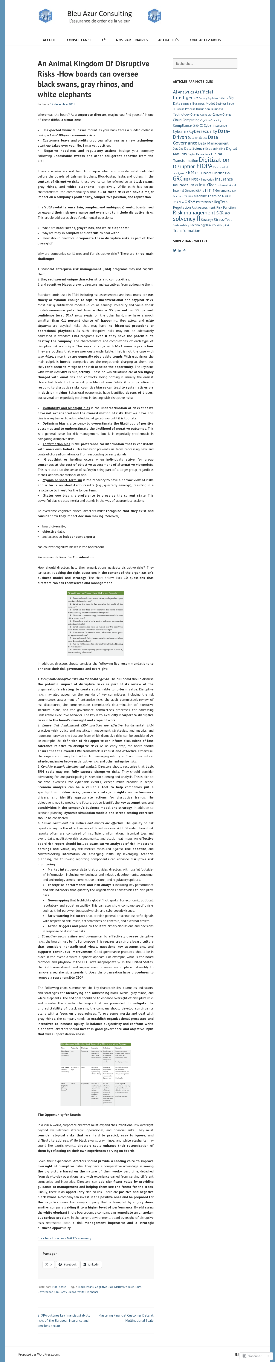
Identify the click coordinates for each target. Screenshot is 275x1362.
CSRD (195, 126)
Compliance (182, 125)
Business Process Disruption (191, 109)
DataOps (178, 149)
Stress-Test (223, 219)
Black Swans (86, 1287)
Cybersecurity (203, 131)
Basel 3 (223, 98)
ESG (197, 173)
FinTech (228, 173)
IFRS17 (195, 179)
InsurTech (208, 184)
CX (201, 126)
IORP (198, 191)
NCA (181, 202)
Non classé (59, 1287)
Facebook (237, 1354)
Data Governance (195, 140)
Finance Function (212, 173)
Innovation (207, 179)
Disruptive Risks (124, 1287)
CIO (210, 114)
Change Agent (198, 114)
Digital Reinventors (199, 154)
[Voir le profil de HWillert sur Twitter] (174, 250)
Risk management (194, 212)
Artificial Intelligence (193, 94)
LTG (185, 196)
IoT (204, 190)
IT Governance (221, 190)
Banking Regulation (208, 98)
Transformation (186, 230)
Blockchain (186, 103)
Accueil (50, 40)
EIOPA (204, 166)
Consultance (79, 40)
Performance (204, 202)
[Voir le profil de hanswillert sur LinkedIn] (180, 250)
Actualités (168, 40)
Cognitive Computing (211, 120)
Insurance (224, 179)
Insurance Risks (185, 184)
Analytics (186, 92)
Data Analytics (197, 138)
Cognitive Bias (104, 1287)
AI (175, 92)
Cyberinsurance (215, 125)
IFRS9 (186, 179)
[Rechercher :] (205, 63)
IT (209, 190)
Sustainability (181, 225)
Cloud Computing (186, 120)
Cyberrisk (180, 131)
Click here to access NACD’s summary (64, 1238)
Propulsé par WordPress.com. (39, 1354)
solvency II (186, 219)
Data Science (194, 148)
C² (104, 40)
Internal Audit (226, 185)
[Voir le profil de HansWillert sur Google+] (185, 250)
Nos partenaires (132, 40)
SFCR (227, 213)
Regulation (182, 207)
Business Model (203, 103)
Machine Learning (207, 196)
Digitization (214, 159)
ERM (138, 1287)
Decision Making (215, 149)
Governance (45, 1292)
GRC (57, 1292)
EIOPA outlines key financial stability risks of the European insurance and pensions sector (64, 1320)
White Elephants (87, 1292)
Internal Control (184, 190)
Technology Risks (201, 225)
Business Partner (225, 103)
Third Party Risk (221, 225)
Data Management (213, 143)
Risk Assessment (203, 207)
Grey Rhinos (68, 1292)
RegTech (221, 201)
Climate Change (221, 114)
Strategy (207, 220)
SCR (220, 212)
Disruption (184, 166)
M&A (190, 196)
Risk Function (226, 207)
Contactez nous (205, 40)
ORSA (190, 201)
